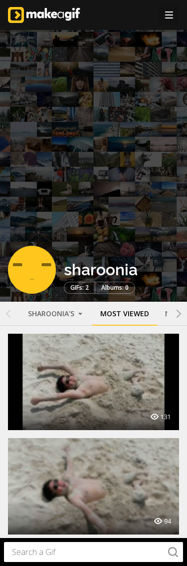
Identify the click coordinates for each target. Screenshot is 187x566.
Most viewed (124, 313)
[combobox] (93, 552)
